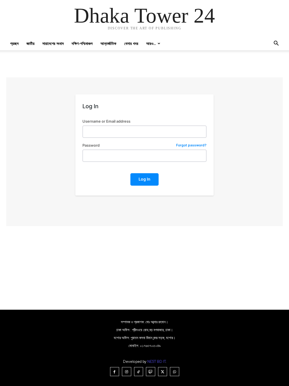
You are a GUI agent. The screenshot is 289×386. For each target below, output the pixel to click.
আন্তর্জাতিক (108, 43)
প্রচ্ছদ (14, 43)
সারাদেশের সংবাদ (53, 43)
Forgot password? (191, 145)
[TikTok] (138, 371)
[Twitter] (162, 371)
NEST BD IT (156, 361)
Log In (144, 179)
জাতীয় (30, 43)
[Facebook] (114, 371)
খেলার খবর (131, 43)
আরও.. (151, 43)
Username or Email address (106, 121)
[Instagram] (126, 371)
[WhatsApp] (174, 371)
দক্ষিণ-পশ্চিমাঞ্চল (82, 43)
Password (144, 145)
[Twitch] (150, 371)
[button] (276, 44)
